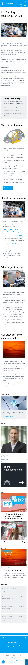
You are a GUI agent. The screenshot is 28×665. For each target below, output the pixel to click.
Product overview (8, 187)
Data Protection (14, 660)
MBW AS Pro (15, 243)
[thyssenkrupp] (7, 5)
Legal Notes (14, 662)
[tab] (14, 637)
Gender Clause (14, 659)
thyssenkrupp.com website (14, 646)
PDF (5, 591)
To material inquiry (7, 416)
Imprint (14, 657)
